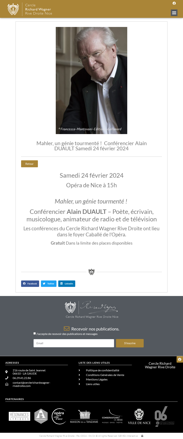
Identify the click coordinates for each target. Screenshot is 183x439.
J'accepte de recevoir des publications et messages (67, 333)
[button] (174, 12)
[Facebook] (174, 3)
